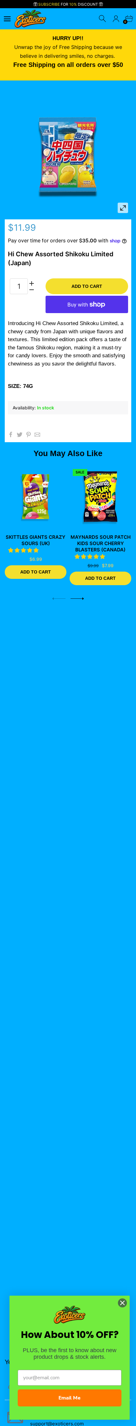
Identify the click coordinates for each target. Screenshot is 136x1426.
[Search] (102, 19)
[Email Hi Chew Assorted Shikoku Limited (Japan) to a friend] (37, 434)
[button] (24, 550)
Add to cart (86, 286)
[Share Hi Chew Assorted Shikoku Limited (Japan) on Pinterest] (28, 434)
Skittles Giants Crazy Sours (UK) (35, 540)
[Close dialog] (122, 1303)
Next (77, 599)
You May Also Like (68, 453)
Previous (59, 599)
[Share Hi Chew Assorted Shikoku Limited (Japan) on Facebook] (10, 434)
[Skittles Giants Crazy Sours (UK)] (35, 496)
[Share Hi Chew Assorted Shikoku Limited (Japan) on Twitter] (19, 434)
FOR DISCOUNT (68, 4)
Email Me (70, 1397)
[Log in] (115, 19)
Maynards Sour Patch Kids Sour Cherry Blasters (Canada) (101, 543)
